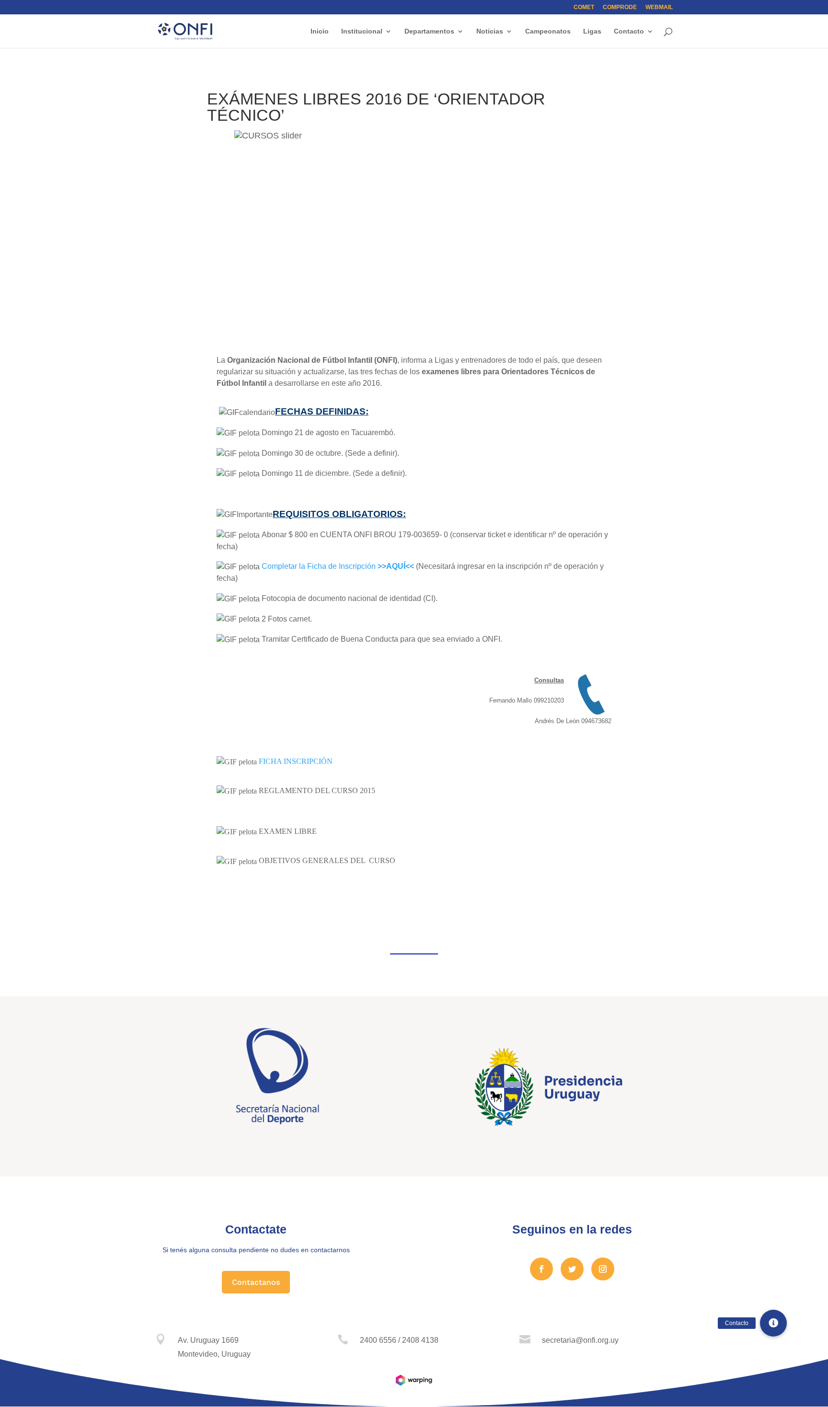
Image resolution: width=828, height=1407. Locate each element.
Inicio (319, 31)
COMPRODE (620, 7)
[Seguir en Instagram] (602, 1268)
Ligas (592, 31)
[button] (773, 1323)
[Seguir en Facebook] (541, 1268)
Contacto (629, 31)
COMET (584, 7)
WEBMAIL (659, 7)
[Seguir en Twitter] (572, 1268)
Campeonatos (548, 31)
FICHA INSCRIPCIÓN (296, 761)
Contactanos (256, 1282)
